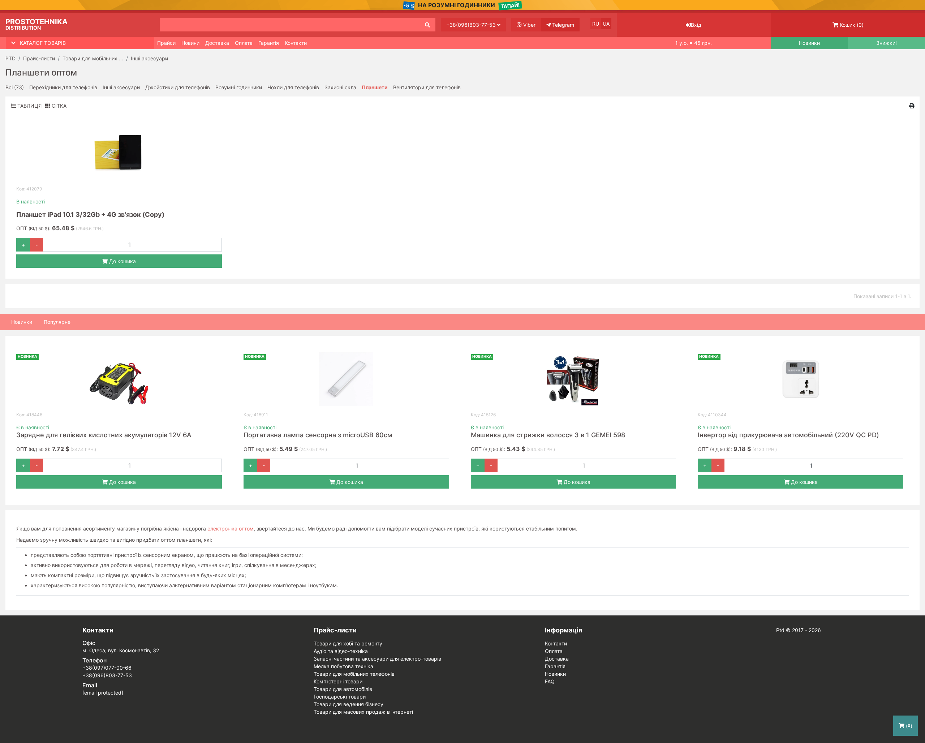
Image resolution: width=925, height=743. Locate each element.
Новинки (809, 43)
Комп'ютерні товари (338, 681)
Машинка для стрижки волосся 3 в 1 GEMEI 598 (548, 435)
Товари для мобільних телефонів (354, 674)
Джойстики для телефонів (177, 87)
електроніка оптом (230, 528)
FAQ (550, 681)
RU (595, 24)
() (852, 25)
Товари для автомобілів (343, 689)
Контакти (296, 43)
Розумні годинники (238, 87)
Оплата (244, 43)
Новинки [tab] (21, 322)
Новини (190, 43)
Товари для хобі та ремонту (348, 643)
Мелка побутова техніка (343, 666)
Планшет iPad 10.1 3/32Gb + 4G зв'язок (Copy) (90, 214)
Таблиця (29, 106)
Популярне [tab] (57, 322)
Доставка (217, 43)
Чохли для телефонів (293, 87)
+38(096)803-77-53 (471, 25)
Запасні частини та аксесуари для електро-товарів (377, 659)
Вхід (696, 25)
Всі (14, 87)
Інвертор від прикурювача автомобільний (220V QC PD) (788, 435)
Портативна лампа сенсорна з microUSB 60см (318, 435)
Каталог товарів (43, 43)
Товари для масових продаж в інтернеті (363, 712)
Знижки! (886, 43)
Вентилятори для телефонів (427, 87)
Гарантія (268, 43)
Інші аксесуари (121, 87)
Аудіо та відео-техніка (341, 651)
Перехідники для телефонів (63, 87)
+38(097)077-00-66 (107, 668)
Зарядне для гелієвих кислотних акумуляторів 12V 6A (104, 435)
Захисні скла (340, 87)
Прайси (166, 43)
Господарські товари (340, 696)
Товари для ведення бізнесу (348, 704)
